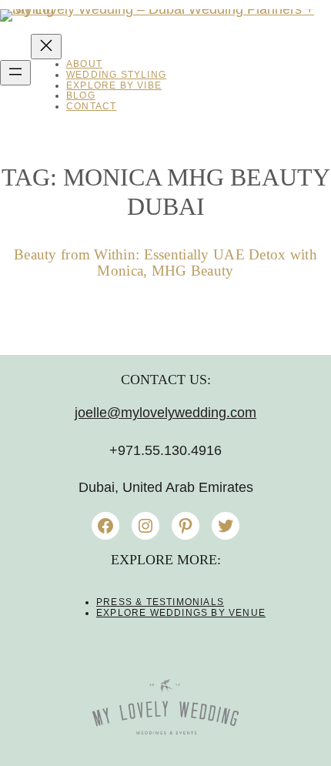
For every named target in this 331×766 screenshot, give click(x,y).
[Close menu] (46, 46)
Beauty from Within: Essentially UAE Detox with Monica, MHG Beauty (165, 262)
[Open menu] (15, 72)
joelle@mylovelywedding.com (165, 412)
